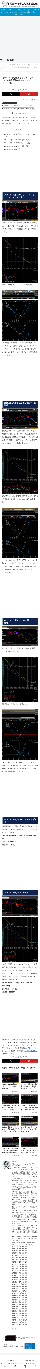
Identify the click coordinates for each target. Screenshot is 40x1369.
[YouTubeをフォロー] (29, 94)
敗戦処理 (22, 108)
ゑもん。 (15, 1161)
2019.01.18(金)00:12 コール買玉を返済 (16, 146)
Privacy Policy (29, 1360)
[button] (36, 682)
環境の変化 (30, 108)
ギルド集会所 (31, 1051)
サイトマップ (30, 1048)
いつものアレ (29, 105)
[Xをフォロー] (11, 94)
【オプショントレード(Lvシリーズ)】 (13, 105)
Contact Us (10, 1360)
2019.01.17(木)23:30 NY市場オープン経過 (17, 143)
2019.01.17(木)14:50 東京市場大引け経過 (17, 140)
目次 (17, 130)
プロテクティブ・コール (10, 103)
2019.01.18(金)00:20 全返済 (12, 149)
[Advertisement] (20, 38)
